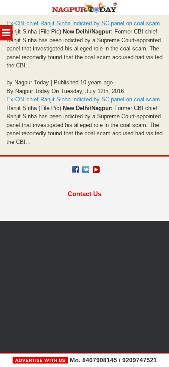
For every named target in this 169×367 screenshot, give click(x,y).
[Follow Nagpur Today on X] (85, 169)
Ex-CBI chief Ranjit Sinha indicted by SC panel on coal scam (83, 23)
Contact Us (84, 193)
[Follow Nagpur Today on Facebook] (75, 169)
